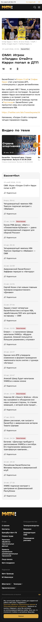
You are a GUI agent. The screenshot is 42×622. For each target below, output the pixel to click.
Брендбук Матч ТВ (9, 533)
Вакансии (27, 529)
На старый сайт (30, 2)
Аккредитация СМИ (29, 534)
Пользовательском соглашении (15, 606)
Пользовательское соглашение (11, 594)
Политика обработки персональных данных (8, 543)
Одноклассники (8, 588)
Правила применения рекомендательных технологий (10, 552)
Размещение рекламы (28, 539)
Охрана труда (7, 536)
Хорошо (21, 616)
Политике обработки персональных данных (19, 604)
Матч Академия (8, 563)
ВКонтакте (6, 584)
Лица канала (7, 559)
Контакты (6, 529)
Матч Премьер (8, 574)
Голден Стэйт (22, 79)
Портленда (8, 102)
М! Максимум (7, 577)
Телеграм (17, 584)
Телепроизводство (31, 526)
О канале (5, 526)
